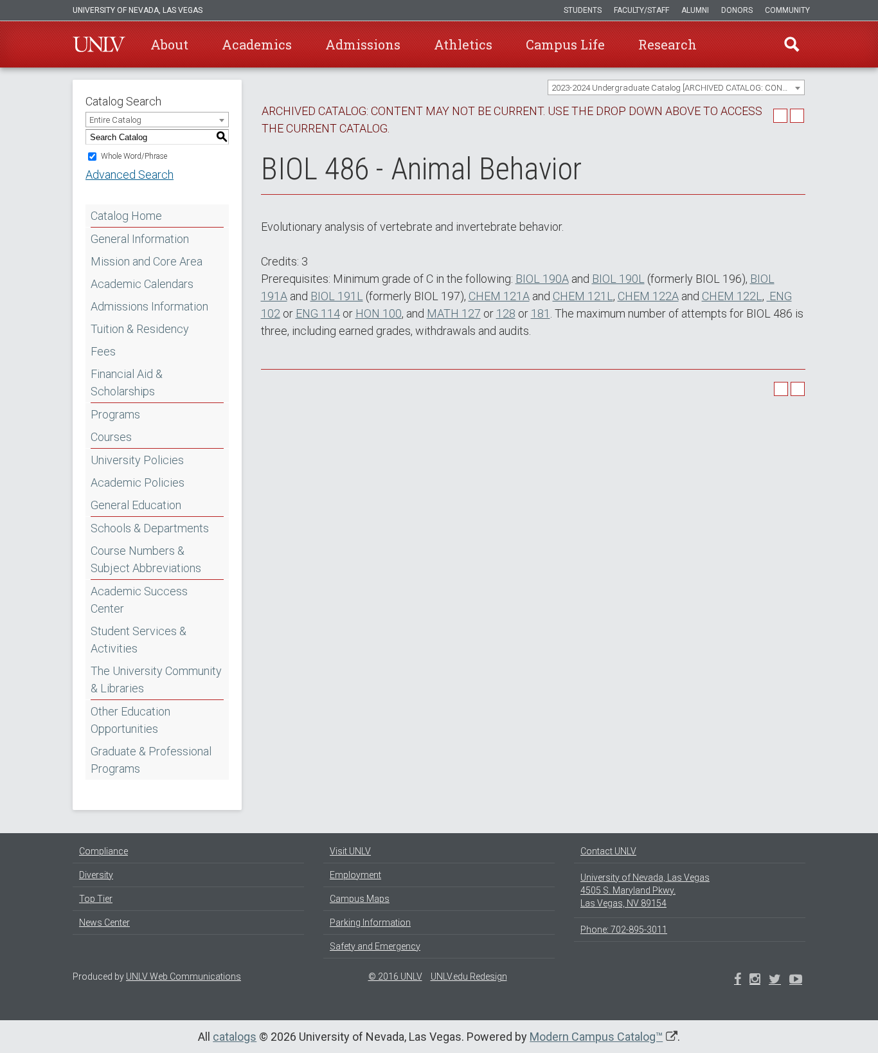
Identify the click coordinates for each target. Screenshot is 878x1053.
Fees (103, 351)
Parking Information (370, 922)
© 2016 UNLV (395, 976)
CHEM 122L (732, 296)
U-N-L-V (99, 44)
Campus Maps (360, 899)
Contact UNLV (608, 851)
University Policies (137, 460)
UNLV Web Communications (183, 976)
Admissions (362, 44)
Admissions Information (149, 306)
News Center (104, 922)
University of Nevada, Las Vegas (137, 10)
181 (540, 313)
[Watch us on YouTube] (795, 980)
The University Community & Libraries (156, 679)
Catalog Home (126, 215)
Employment (355, 875)
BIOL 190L (618, 278)
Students (583, 10)
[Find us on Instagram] (775, 980)
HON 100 (378, 313)
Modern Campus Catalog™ (596, 1036)
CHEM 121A (499, 296)
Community (787, 10)
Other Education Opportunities (130, 720)
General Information (140, 239)
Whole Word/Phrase (134, 156)
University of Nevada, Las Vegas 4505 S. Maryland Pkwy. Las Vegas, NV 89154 (645, 890)
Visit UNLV (350, 851)
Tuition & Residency (140, 329)
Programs (115, 414)
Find (792, 44)
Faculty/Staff (641, 10)
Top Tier (95, 899)
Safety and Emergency (375, 946)
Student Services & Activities (138, 639)
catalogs (234, 1036)
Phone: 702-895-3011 (623, 929)
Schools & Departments (150, 528)
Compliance (103, 851)
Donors (737, 10)
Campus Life (565, 44)
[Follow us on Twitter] (755, 980)
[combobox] (676, 87)
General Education (136, 505)
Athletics (463, 44)
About (169, 44)
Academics (257, 44)
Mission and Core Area (146, 261)
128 (505, 313)
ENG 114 (318, 313)
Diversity (96, 875)
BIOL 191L (336, 296)
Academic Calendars (142, 284)
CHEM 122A (648, 296)
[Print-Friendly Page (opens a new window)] (780, 116)
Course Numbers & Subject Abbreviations (146, 559)
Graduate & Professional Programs (151, 759)
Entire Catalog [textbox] (115, 120)
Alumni (695, 10)
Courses (111, 437)
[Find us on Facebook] (737, 980)
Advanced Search (129, 174)
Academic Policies (137, 482)
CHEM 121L (583, 296)
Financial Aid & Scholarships (127, 382)
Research (667, 44)
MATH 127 (454, 313)
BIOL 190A (542, 278)
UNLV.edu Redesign (469, 976)
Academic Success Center (139, 599)
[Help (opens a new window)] (797, 116)
